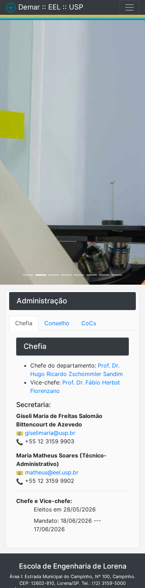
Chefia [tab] (23, 323)
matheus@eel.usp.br (51, 472)
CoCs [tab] (88, 323)
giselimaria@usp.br (50, 432)
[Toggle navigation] (129, 7)
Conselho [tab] (56, 323)
